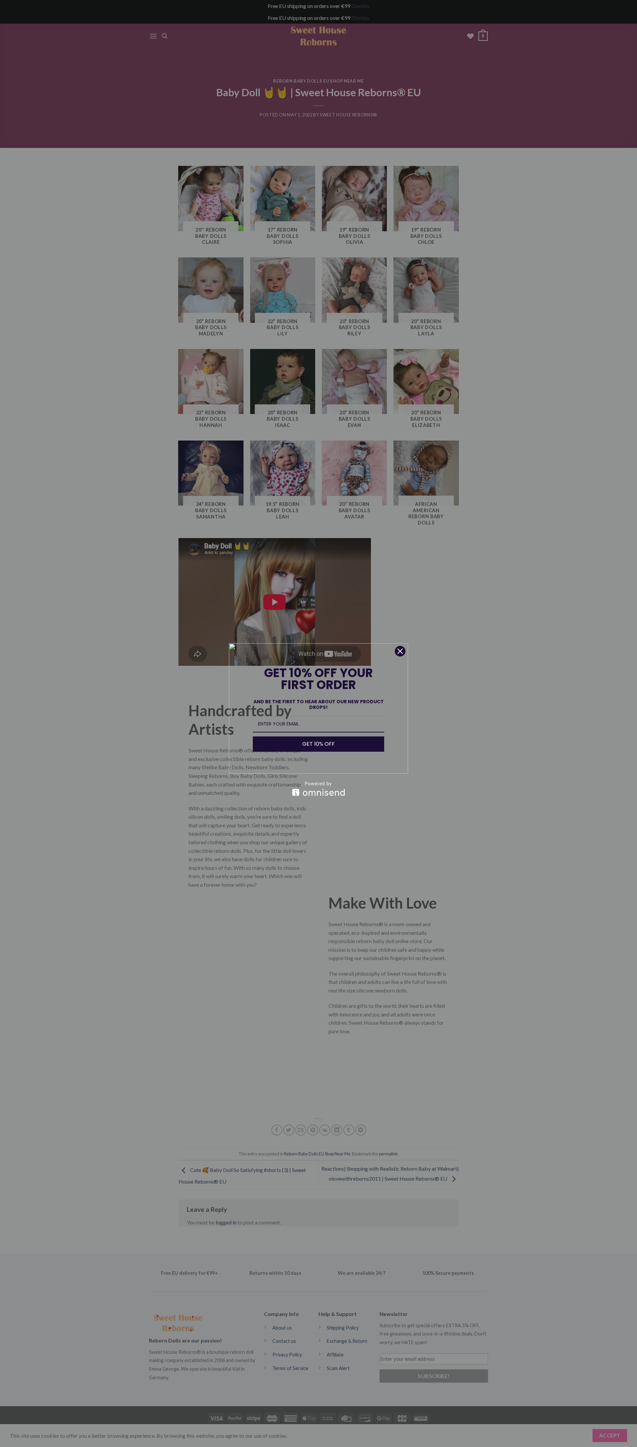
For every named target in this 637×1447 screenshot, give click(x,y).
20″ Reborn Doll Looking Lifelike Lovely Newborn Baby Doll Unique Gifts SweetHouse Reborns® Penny (103, 1425)
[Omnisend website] (318, 789)
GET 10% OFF (318, 744)
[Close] (400, 651)
